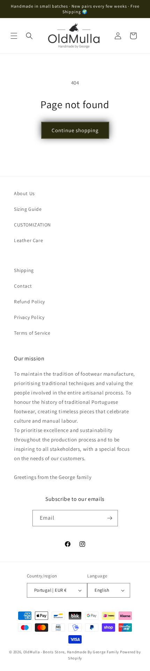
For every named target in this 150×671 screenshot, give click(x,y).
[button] (14, 35)
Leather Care (28, 240)
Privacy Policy (29, 317)
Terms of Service (32, 333)
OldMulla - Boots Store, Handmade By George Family (71, 651)
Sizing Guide (28, 209)
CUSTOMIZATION (32, 225)
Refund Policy (29, 301)
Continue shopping (75, 130)
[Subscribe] (110, 518)
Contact (23, 286)
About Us (24, 193)
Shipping (24, 270)
